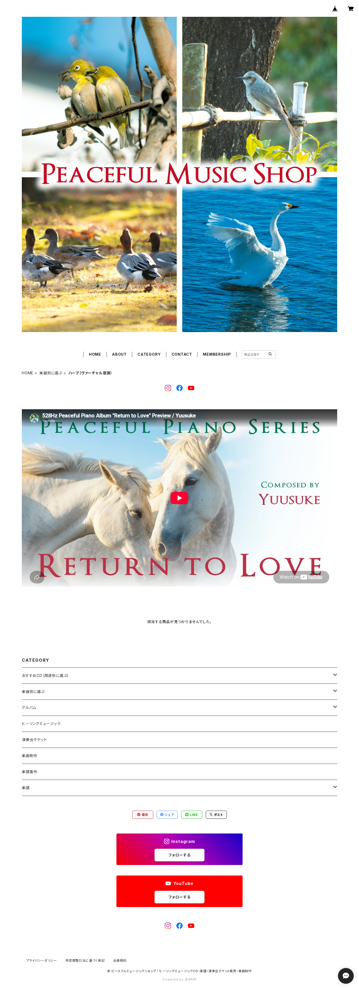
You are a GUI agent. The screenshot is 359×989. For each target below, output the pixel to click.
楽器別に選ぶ (50, 373)
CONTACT (182, 354)
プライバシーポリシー (41, 960)
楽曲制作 (29, 755)
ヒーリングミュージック (41, 723)
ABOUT (119, 354)
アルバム (29, 707)
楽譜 (26, 787)
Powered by (174, 979)
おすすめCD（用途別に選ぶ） (45, 675)
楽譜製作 (29, 771)
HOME (95, 354)
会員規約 (120, 960)
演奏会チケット (34, 739)
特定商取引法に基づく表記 (85, 960)
